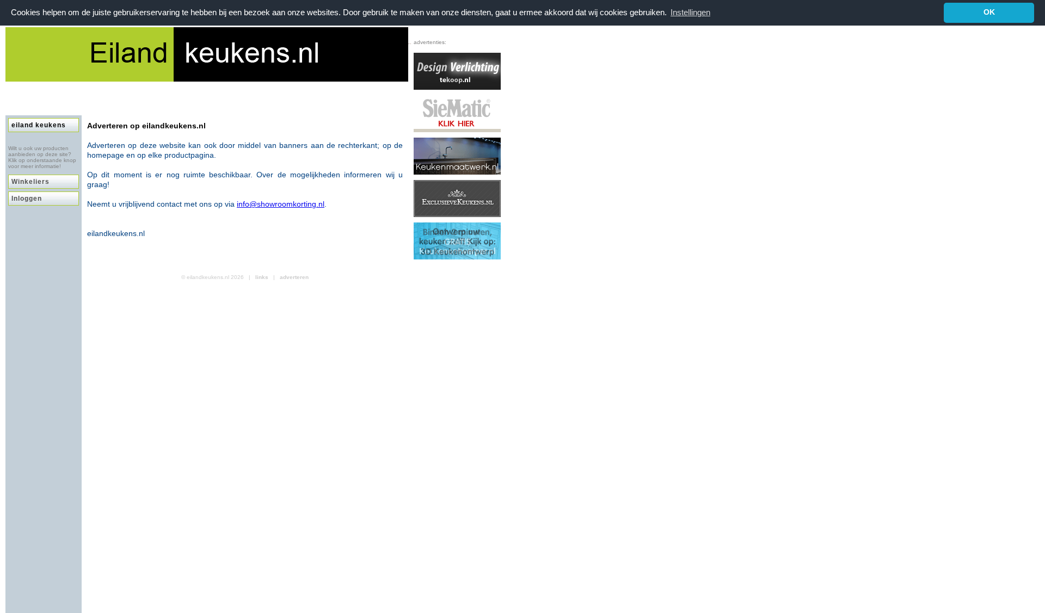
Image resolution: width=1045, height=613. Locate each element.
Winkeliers (30, 181)
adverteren (294, 277)
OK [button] (989, 12)
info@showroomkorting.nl (280, 204)
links (261, 277)
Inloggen (26, 198)
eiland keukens (38, 125)
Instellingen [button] (690, 12)
